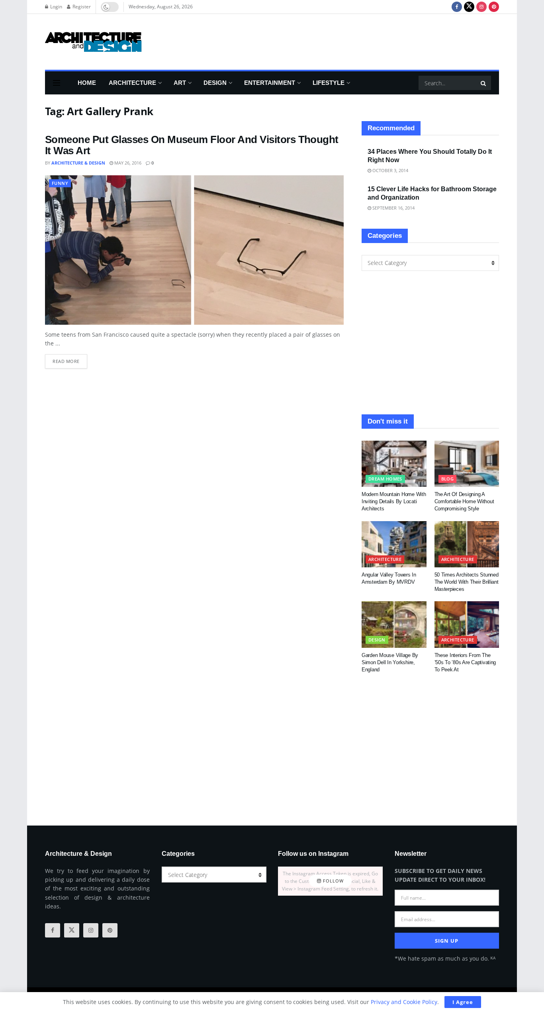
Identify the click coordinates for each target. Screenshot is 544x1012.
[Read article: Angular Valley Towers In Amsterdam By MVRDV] (394, 544)
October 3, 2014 (389, 170)
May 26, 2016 (127, 163)
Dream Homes (385, 479)
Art (180, 82)
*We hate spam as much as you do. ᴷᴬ (445, 958)
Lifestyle (328, 82)
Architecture (132, 82)
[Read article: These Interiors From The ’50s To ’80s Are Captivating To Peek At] (466, 624)
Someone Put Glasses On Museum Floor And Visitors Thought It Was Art (192, 145)
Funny (60, 183)
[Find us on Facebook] (457, 7)
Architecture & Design (78, 163)
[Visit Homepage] (93, 42)
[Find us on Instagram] (481, 7)
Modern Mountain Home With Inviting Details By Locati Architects (394, 501)
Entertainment (269, 82)
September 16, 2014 (393, 208)
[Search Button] (484, 83)
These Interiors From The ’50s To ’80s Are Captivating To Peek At (465, 662)
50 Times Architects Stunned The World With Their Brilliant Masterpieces (466, 582)
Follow (332, 881)
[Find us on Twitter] (469, 7)
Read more (70, 359)
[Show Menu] (56, 83)
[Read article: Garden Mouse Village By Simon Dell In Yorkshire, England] (394, 624)
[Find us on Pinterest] (494, 7)
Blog (447, 479)
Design (215, 82)
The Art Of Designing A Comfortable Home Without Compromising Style (464, 501)
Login (55, 6)
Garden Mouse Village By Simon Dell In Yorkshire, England (390, 662)
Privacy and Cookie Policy (404, 1002)
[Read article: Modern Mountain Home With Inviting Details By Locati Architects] (394, 464)
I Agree (462, 1002)
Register (81, 6)
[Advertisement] (354, 41)
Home (87, 82)
